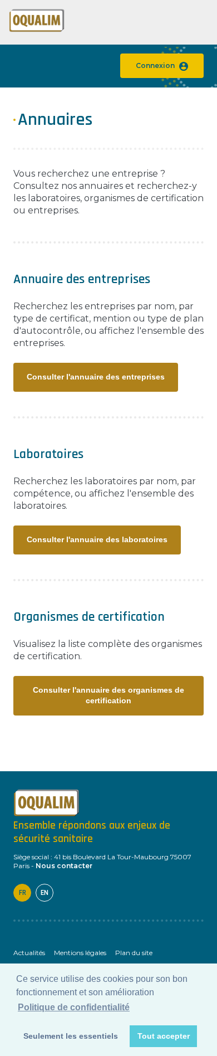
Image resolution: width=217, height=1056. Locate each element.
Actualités (29, 952)
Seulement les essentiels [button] (70, 1035)
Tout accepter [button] (163, 1035)
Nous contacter (64, 866)
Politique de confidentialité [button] (74, 1007)
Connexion (155, 65)
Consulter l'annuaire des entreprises (96, 376)
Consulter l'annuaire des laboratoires (97, 539)
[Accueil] (37, 30)
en (44, 893)
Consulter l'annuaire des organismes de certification (108, 695)
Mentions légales (80, 952)
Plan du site (133, 952)
